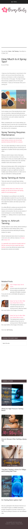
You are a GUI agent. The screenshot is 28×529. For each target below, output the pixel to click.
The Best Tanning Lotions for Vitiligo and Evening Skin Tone (13, 470)
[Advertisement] (14, 30)
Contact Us (7, 523)
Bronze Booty (19, 522)
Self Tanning (10, 329)
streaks (23, 238)
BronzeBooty (14, 10)
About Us (13, 523)
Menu (15, 2)
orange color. (7, 239)
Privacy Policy (19, 523)
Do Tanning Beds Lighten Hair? (11, 500)
